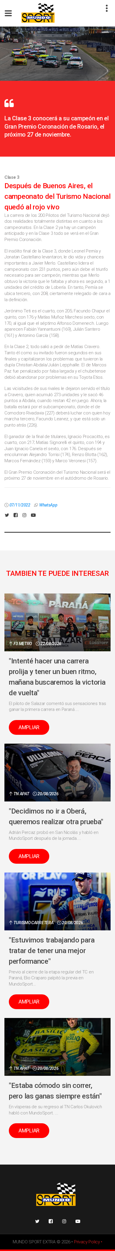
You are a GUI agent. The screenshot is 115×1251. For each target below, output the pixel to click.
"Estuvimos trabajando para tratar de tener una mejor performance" (51, 950)
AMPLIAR (29, 727)
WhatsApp (48, 505)
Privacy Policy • (88, 1242)
